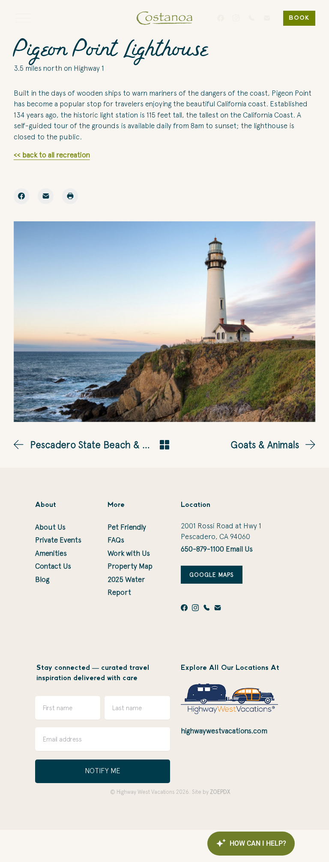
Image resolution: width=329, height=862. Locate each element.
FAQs (116, 540)
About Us (50, 527)
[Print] (70, 196)
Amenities (51, 553)
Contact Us (53, 566)
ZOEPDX (220, 792)
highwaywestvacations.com (224, 730)
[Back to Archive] (164, 444)
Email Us (239, 549)
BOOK (299, 18)
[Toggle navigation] (23, 18)
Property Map (130, 566)
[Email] (266, 18)
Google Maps (211, 574)
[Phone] (251, 18)
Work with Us (129, 553)
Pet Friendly (127, 527)
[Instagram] (236, 18)
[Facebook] (220, 18)
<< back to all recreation (52, 155)
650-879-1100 (202, 549)
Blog (42, 579)
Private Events (58, 540)
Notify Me (102, 770)
